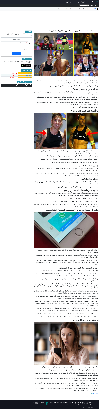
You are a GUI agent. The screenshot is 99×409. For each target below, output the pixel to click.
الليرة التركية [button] (69, 2)
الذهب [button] (74, 2)
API (83, 407)
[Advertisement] (49, 19)
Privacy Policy (90, 407)
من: (30, 43)
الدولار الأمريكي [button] (81, 2)
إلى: (30, 49)
